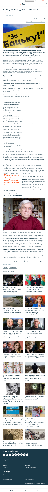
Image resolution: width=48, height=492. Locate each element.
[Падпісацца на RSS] (27, 454)
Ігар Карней (5, 12)
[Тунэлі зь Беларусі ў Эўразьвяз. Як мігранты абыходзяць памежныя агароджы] (35, 389)
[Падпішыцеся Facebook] (7, 454)
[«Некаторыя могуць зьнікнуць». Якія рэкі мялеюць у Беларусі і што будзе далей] (13, 301)
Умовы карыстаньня (29, 479)
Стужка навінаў (6, 462)
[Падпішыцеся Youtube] (13, 454)
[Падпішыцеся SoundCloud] (18, 454)
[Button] (35, 18)
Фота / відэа (27, 465)
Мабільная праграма (7, 479)
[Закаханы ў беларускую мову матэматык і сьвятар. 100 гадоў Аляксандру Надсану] (13, 434)
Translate (45, 0)
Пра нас (4, 474)
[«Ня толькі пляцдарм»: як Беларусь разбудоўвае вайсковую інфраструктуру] (35, 434)
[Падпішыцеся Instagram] (21, 454)
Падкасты (5, 465)
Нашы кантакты (28, 477)
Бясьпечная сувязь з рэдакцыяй (31, 474)
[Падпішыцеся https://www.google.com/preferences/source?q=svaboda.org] (4, 454)
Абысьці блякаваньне (7, 477)
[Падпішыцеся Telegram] (24, 454)
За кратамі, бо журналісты (30, 467)
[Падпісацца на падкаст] (15, 454)
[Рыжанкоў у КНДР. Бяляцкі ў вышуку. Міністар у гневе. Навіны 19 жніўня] (13, 347)
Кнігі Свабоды (6, 467)
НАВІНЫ (11, 490)
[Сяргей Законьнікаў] (24, 229)
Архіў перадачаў (28, 462)
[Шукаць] (37, 490)
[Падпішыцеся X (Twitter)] (10, 454)
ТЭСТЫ (24, 490)
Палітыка (5, 7)
